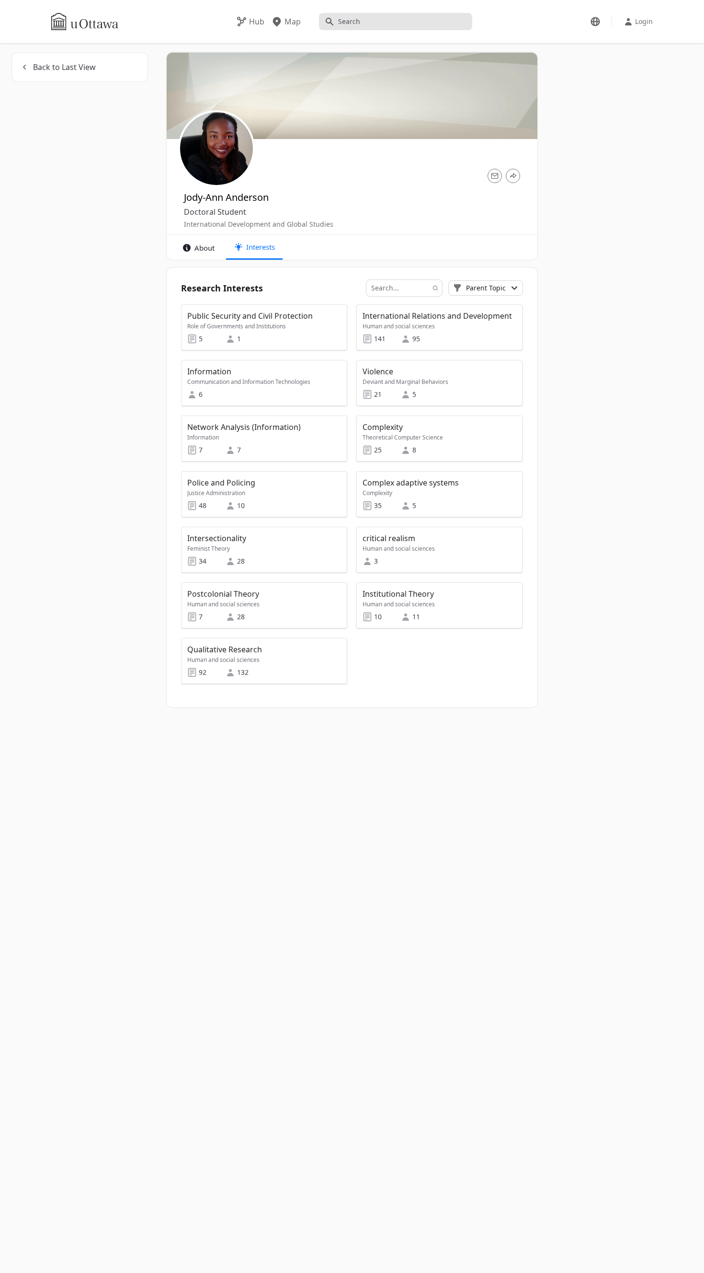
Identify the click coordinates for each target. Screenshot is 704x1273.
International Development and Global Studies (258, 224)
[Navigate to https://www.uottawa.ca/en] (84, 21)
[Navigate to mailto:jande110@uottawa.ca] (495, 176)
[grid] (352, 498)
